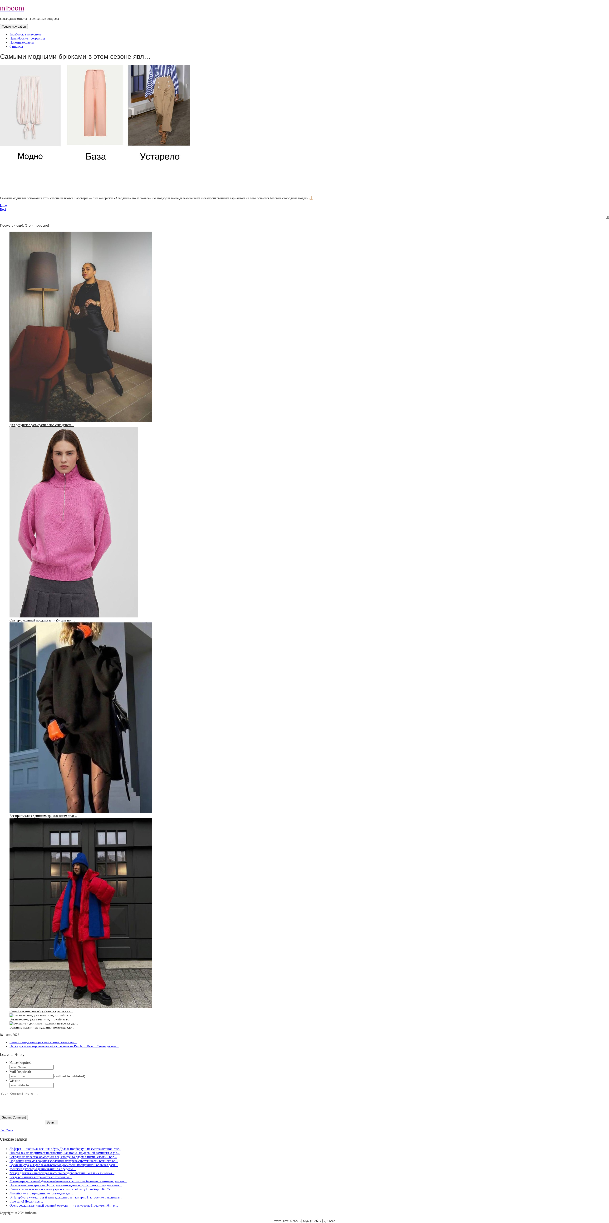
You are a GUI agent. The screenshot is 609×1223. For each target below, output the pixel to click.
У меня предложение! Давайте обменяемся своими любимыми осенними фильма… (68, 1181)
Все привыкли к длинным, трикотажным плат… (43, 816)
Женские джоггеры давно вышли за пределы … (43, 1169)
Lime (3, 206)
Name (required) (21, 1063)
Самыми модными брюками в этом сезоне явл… (43, 1042)
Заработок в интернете (25, 34)
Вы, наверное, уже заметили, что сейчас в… (40, 1019)
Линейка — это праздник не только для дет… (41, 1193)
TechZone (6, 1130)
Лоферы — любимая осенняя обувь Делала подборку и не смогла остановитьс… (65, 1149)
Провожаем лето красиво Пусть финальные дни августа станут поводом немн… (66, 1185)
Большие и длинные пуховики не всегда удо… (42, 1027)
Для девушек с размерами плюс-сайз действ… (42, 425)
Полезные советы (22, 42)
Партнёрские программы (27, 38)
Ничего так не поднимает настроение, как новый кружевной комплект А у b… (65, 1153)
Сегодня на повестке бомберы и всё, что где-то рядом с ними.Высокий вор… (63, 1157)
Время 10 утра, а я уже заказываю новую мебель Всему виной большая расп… (64, 1165)
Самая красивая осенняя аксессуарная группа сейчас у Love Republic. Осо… (62, 1189)
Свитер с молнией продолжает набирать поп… (42, 620)
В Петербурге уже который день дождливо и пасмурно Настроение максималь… (66, 1197)
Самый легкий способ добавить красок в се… (41, 1011)
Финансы (16, 47)
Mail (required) (20, 1072)
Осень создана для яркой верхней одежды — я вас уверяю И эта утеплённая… (64, 1205)
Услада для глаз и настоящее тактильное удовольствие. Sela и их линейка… (62, 1173)
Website (15, 1081)
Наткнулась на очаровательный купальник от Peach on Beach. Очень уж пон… (64, 1046)
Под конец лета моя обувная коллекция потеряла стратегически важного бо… (64, 1161)
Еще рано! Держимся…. (26, 1201)
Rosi (3, 210)
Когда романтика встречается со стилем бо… (41, 1177)
